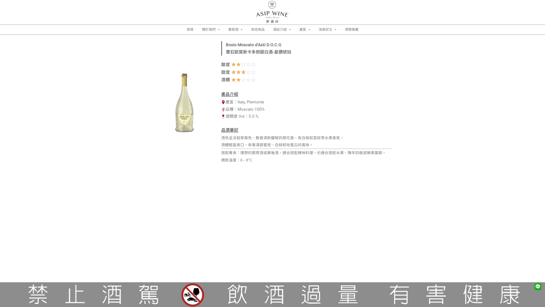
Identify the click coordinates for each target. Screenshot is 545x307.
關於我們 (209, 29)
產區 (302, 29)
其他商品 (258, 29)
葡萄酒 (233, 29)
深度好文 (325, 29)
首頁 (190, 29)
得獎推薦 (352, 29)
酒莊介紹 (280, 29)
